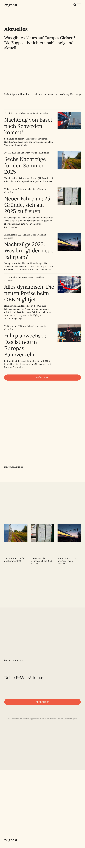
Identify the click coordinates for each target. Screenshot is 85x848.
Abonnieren (42, 701)
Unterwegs (75, 94)
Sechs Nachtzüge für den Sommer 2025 (25, 165)
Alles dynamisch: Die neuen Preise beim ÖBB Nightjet (29, 293)
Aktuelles (43, 113)
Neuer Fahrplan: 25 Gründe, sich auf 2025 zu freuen (27, 205)
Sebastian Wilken (28, 113)
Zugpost (11, 5)
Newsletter (52, 94)
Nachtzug (64, 94)
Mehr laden (42, 377)
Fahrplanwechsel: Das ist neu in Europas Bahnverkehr (25, 345)
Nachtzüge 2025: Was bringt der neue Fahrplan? (28, 250)
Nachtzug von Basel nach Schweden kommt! (28, 126)
